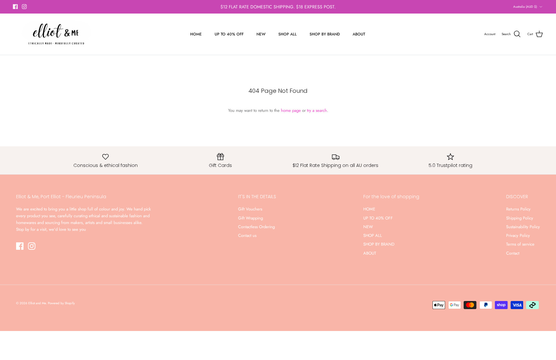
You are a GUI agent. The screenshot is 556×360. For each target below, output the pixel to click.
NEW (260, 34)
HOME (196, 34)
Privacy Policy (518, 235)
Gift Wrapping (250, 218)
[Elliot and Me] (55, 34)
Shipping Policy (519, 218)
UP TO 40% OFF (229, 34)
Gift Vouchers (250, 209)
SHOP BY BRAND (325, 34)
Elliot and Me (37, 303)
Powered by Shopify (61, 303)
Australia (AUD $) (525, 6)
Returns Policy (518, 209)
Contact (512, 253)
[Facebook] (15, 6)
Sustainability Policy (523, 227)
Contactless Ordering (256, 227)
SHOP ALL (287, 34)
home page (291, 110)
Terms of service (520, 244)
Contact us (247, 235)
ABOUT (359, 34)
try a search (317, 110)
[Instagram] (24, 6)
